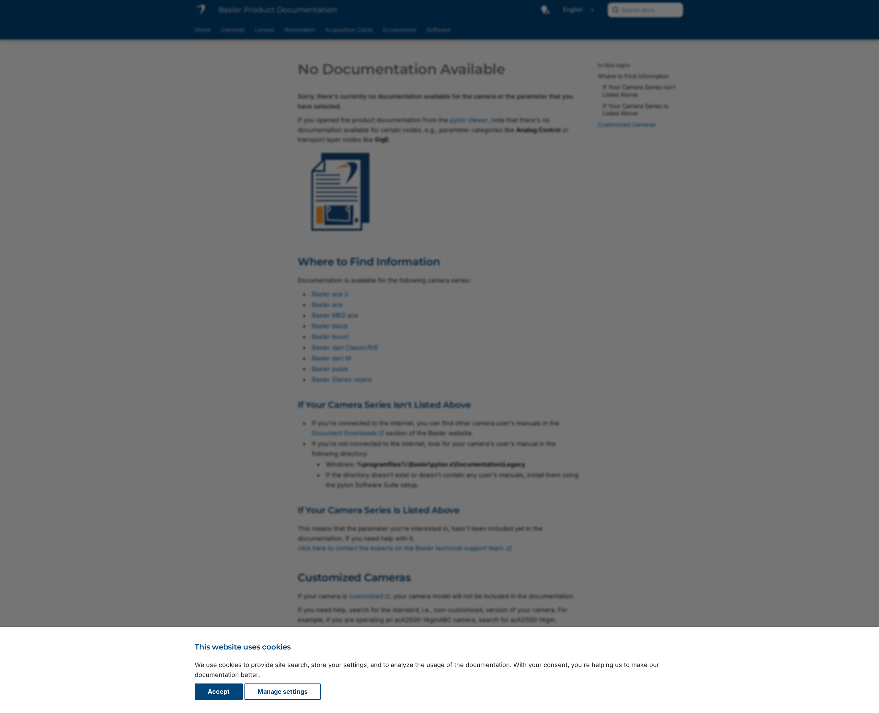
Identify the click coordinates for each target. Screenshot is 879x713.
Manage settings (283, 691)
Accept (219, 691)
